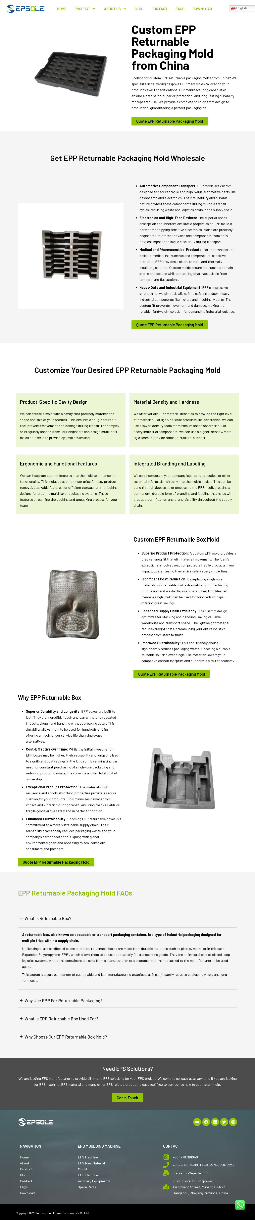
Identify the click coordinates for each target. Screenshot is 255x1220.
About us (112, 8)
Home (62, 8)
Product (82, 8)
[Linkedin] (215, 1122)
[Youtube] (197, 1122)
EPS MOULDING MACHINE (99, 1146)
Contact (159, 8)
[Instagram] (233, 1122)
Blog (138, 8)
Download (202, 8)
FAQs (180, 8)
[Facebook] (206, 1122)
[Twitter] (224, 1122)
